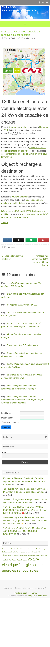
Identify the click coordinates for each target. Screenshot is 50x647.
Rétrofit (20, 555)
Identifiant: (6, 413)
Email (4, 452)
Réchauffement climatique (10, 555)
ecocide (25, 549)
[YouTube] (43, 2)
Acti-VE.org (9, 6)
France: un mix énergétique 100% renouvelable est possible (40, 260)
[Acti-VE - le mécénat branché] (40, 2)
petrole (28, 552)
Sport (42, 555)
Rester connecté (11, 422)
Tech (10, 560)
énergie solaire (30, 565)
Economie (31, 549)
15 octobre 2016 (28, 38)
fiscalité (13, 552)
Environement (6, 552)
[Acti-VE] (47, 2)
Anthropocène (6, 549)
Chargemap (13, 127)
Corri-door (43, 127)
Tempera (31, 596)
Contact (35, 593)
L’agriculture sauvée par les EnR (12, 257)
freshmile (25, 127)
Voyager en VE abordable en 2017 (22, 305)
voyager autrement (20, 197)
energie (43, 549)
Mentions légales (21, 593)
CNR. (6, 130)
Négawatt (22, 552)
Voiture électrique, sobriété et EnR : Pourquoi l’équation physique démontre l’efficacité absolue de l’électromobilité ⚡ (25, 520)
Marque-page (10, 247)
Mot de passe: (7, 418)
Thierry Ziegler (10, 38)
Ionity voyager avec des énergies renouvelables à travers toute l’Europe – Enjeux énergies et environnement (22, 399)
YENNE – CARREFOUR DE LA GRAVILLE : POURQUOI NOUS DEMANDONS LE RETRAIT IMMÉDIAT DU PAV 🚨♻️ (25, 510)
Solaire (38, 555)
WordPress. (42, 596)
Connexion (6, 427)
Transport (24, 560)
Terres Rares (16, 560)
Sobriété (33, 555)
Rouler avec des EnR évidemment (22, 345)
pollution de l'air (35, 552)
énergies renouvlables (20, 570)
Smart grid (26, 555)
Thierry (4, 222)
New (17, 552)
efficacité (38, 549)
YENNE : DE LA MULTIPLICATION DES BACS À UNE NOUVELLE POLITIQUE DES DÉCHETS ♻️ (24, 531)
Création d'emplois (17, 549)
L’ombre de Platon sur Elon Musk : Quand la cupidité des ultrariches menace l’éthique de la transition (24, 481)
